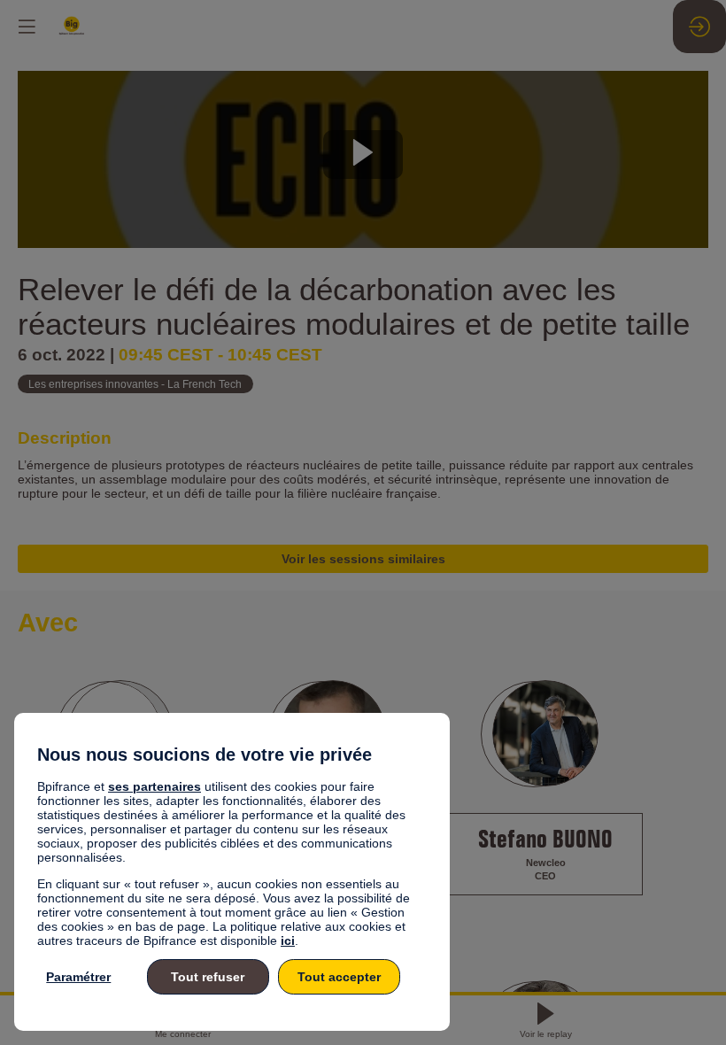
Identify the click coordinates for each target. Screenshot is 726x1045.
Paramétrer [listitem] (78, 977)
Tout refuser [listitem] (207, 977)
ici (288, 940)
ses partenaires (154, 786)
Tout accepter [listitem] (339, 977)
